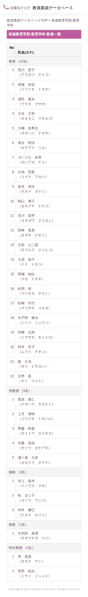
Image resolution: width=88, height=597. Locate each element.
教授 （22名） (19, 61)
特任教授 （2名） (22, 548)
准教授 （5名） (20, 391)
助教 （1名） (18, 524)
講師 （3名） (18, 472)
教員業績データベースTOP (27, 20)
